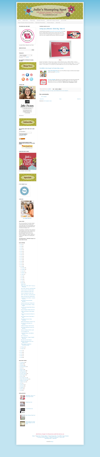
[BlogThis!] (56, 89)
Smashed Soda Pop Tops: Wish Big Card (27, 303)
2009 (21, 355)
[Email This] (55, 89)
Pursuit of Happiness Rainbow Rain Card (27, 309)
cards (46, 90)
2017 (21, 259)
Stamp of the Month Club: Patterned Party (28, 296)
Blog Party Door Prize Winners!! (26, 339)
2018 (21, 257)
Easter (21, 367)
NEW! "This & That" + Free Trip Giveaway (28, 294)
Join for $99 (63, 20)
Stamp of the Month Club (24, 379)
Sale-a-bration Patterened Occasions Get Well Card (27, 328)
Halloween (22, 369)
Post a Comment (43, 96)
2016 (21, 261)
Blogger (52, 441)
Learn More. (57, 72)
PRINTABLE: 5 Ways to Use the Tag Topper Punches (30, 396)
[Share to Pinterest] (60, 89)
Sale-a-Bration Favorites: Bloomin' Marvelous (26, 301)
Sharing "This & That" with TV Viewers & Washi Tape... (28, 286)
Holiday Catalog (22, 370)
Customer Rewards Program (43, 437)
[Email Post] (53, 88)
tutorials (21, 388)
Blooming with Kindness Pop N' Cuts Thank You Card (27, 342)
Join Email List (27, 146)
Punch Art (21, 376)
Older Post (79, 98)
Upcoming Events (48, 438)
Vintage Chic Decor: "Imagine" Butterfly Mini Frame (27, 338)
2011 (21, 352)
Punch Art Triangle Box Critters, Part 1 (27, 293)
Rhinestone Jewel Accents (60, 90)
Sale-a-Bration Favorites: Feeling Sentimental (26, 319)
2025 (21, 246)
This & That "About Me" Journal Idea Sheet (28, 288)
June (22, 277)
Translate (27, 57)
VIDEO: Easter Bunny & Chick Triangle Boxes (27, 312)
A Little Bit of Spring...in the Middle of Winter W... (27, 334)
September (23, 272)
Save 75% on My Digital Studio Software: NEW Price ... (28, 308)
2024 (21, 248)
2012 (21, 350)
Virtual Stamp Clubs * (53, 436)
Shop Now (29, 218)
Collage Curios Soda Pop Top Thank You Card (27, 314)
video (21, 390)
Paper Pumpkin (22, 374)
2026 (21, 244)
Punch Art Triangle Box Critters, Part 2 (27, 291)
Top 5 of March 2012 (24, 335)
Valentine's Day (22, 381)
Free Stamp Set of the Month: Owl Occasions (26, 324)
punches (55, 90)
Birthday (43, 90)
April (22, 281)
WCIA (21, 383)
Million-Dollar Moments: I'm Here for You (28, 321)
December (23, 267)
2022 (21, 251)
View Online (25, 218)
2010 (21, 354)
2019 (21, 256)
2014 (21, 264)
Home (19, 20)
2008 (21, 357)
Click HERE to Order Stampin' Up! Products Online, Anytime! (51, 68)
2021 (21, 253)
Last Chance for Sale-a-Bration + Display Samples (27, 305)
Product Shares (50, 22)
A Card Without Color (29, 408)
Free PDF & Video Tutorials (63, 436)
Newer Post (42, 98)
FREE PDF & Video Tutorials (53, 20)
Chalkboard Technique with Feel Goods (27, 325)
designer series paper (50, 90)
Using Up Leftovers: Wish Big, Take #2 (52, 29)
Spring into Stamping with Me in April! (27, 329)
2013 (21, 266)
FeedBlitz (24, 135)
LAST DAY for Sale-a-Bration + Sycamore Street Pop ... (28, 298)
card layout (22, 384)
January (22, 348)
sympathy (21, 387)
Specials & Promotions (40, 22)
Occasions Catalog (23, 373)
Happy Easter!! (23, 284)
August (22, 274)
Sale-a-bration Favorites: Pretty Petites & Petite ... (27, 317)
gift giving (21, 385)
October (22, 271)
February (22, 346)
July (22, 276)
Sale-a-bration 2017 (23, 377)
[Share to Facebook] (59, 89)
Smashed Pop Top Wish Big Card (56, 31)
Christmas (21, 365)
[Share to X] (58, 89)
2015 (21, 262)
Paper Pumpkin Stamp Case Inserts (25, 22)
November (23, 269)
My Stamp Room (23, 372)
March (22, 282)
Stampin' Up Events (23, 380)
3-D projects (22, 362)
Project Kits (32, 20)
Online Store (25, 20)
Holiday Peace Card (29, 402)
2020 (21, 254)
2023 (21, 249)
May (22, 279)
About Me (58, 22)
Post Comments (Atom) (48, 100)
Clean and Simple (23, 366)
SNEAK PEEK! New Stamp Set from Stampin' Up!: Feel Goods (30, 422)
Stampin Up (66, 90)
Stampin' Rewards (41, 20)
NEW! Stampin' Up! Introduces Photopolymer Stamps (26, 344)
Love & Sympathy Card (25, 331)
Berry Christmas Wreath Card (30, 415)
